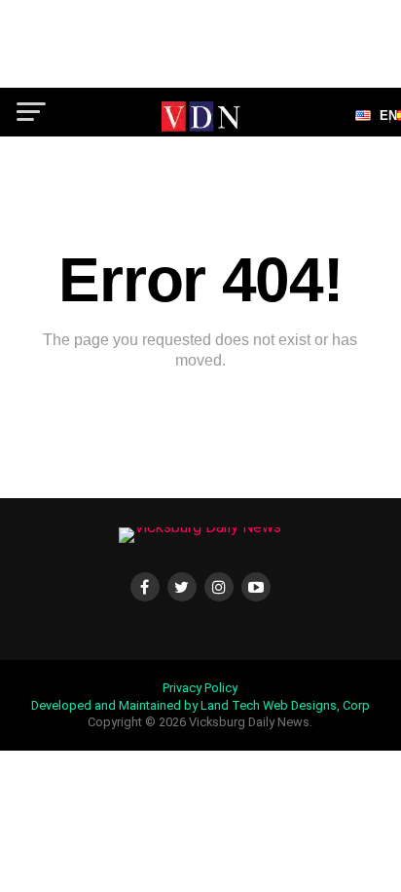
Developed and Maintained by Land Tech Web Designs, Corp (200, 705)
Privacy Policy (200, 687)
